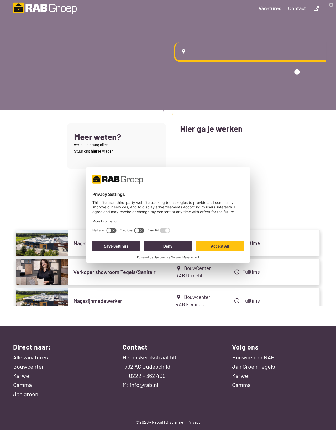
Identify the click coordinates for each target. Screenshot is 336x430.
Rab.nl (157, 422)
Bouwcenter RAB (253, 357)
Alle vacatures (30, 357)
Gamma (22, 384)
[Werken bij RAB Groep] (45, 8)
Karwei (22, 375)
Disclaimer (175, 422)
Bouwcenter (28, 366)
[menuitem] (270, 8)
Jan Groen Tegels (253, 366)
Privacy (194, 422)
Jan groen (25, 393)
